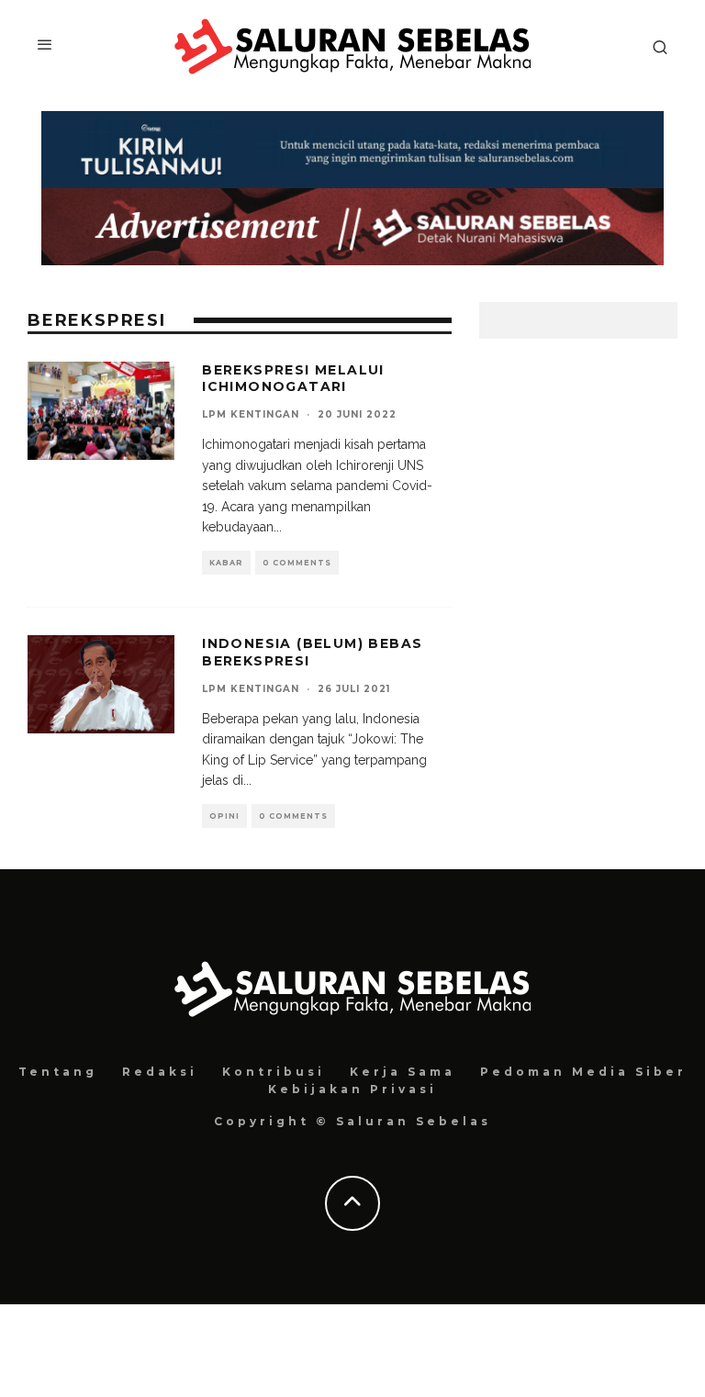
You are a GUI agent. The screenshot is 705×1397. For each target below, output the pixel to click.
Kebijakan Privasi (352, 1089)
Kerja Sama (402, 1071)
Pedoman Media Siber (583, 1071)
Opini (224, 816)
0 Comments (297, 562)
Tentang (57, 1071)
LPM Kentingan (250, 414)
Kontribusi (273, 1071)
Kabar (226, 562)
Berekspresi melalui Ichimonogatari (293, 378)
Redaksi (159, 1071)
